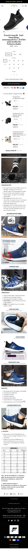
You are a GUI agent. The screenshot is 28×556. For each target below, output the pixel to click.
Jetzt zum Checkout (14, 83)
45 (22, 64)
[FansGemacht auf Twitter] (12, 520)
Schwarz (9, 54)
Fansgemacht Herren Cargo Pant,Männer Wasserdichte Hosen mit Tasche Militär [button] (19, 134)
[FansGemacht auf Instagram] (18, 520)
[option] (14, 1)
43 (14, 64)
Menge (14, 71)
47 (14, 68)
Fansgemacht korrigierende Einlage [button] (18, 97)
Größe (14, 58)
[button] (14, 104)
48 (18, 68)
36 (5, 60)
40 (23, 60)
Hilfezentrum (14, 499)
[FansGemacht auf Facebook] (9, 520)
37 (9, 60)
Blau (20, 54)
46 (9, 68)
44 (18, 64)
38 (14, 60)
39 (18, 60)
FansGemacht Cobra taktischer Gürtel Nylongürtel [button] (18, 115)
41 (5, 64)
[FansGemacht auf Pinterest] (15, 520)
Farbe (14, 51)
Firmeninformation (14, 503)
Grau (15, 54)
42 (9, 64)
